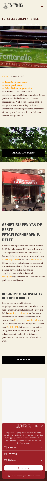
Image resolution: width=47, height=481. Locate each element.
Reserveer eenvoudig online (27, 320)
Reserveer (23, 360)
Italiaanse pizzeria (10, 260)
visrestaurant (37, 260)
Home (10, 24)
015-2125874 (12, 327)
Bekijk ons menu (23, 153)
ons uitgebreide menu (18, 313)
